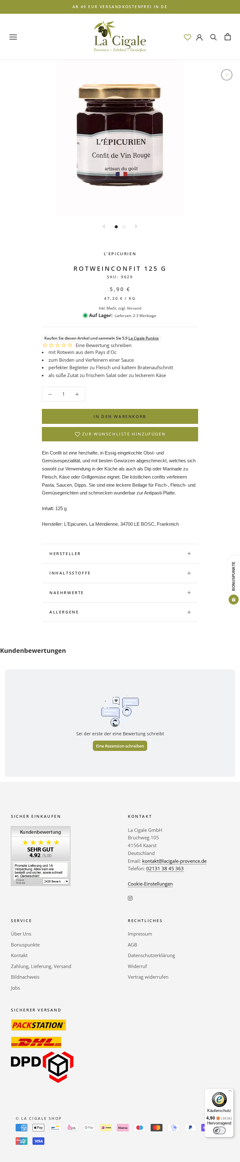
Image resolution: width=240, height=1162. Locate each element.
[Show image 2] (123, 226)
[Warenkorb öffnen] (228, 36)
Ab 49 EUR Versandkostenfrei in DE (120, 6)
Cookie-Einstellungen (150, 884)
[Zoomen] (226, 74)
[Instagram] (130, 898)
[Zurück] (104, 226)
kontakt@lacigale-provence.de (174, 861)
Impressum (140, 934)
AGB (132, 944)
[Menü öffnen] (13, 36)
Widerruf (137, 966)
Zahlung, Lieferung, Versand (41, 966)
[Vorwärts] (136, 226)
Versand (134, 308)
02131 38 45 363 (165, 868)
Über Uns (21, 934)
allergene (64, 612)
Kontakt (19, 955)
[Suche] (213, 36)
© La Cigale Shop (39, 1118)
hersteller (65, 553)
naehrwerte (66, 592)
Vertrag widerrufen (148, 977)
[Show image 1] (116, 226)
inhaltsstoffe (70, 573)
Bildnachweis (25, 977)
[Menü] (230, 1092)
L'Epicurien (120, 253)
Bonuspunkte (25, 944)
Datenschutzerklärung (151, 955)
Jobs (15, 988)
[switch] (219, 1130)
